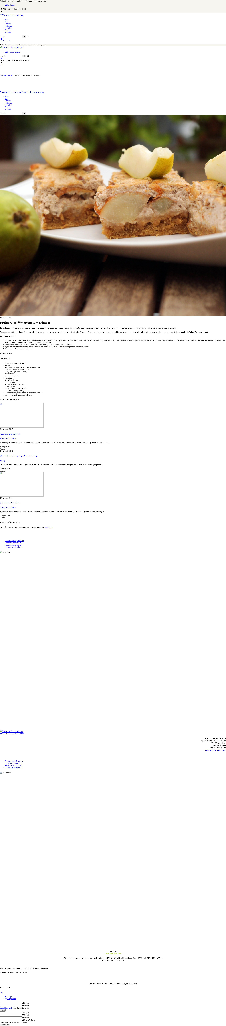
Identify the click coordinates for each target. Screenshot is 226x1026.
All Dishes (8, 75)
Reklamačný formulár (13, 545)
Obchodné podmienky (13, 543)
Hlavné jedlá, (5, 438)
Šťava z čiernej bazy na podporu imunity (18, 456)
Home (2, 75)
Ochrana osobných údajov (14, 541)
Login (9, 997)
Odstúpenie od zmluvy (13, 547)
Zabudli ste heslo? (6, 1008)
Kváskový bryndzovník (10, 434)
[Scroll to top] (1, 993)
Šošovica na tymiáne (9, 503)
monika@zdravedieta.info (215, 750)
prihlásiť (48, 527)
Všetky (13, 438)
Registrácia (11, 999)
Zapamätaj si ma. (22, 1008)
